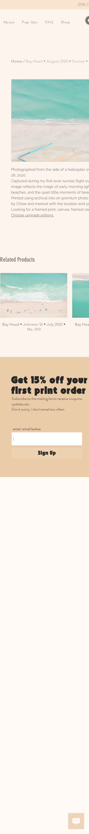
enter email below (27, 429)
